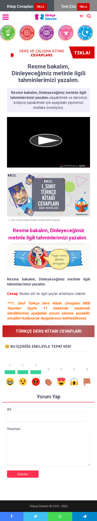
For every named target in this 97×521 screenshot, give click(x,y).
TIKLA (40, 6)
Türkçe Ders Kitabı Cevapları (48, 331)
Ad (9, 409)
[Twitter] (35, 516)
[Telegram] (84, 516)
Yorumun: (14, 429)
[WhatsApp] (60, 516)
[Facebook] (11, 516)
